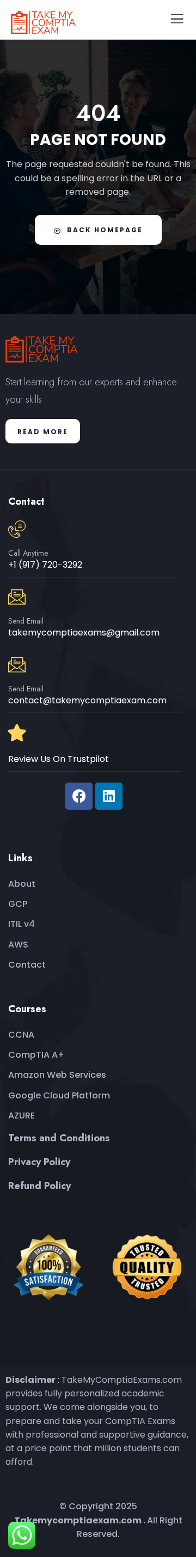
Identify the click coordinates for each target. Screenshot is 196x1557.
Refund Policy (39, 1186)
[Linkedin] (108, 796)
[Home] (44, 349)
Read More (42, 431)
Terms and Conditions (59, 1138)
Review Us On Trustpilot (58, 759)
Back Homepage (105, 229)
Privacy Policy (39, 1162)
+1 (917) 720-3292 (45, 564)
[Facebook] (79, 796)
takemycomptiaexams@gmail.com (84, 632)
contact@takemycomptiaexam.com (87, 700)
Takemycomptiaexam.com (78, 1520)
